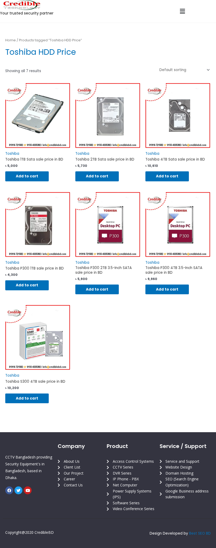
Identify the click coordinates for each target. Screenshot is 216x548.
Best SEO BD (200, 533)
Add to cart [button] (27, 176)
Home (10, 40)
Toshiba (12, 153)
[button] (182, 11)
